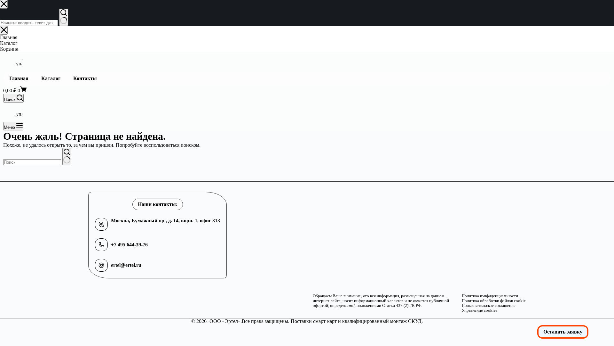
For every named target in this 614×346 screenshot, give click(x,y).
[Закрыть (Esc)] (607, 7)
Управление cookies (479, 310)
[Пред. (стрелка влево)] (11, 173)
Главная (18, 78)
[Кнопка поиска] (66, 156)
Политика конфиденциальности (490, 296)
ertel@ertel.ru (126, 265)
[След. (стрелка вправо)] (603, 173)
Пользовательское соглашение (489, 305)
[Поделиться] (593, 7)
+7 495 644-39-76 (129, 244)
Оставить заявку (562, 331)
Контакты (85, 78)
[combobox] (32, 162)
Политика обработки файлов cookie (494, 301)
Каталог (50, 78)
